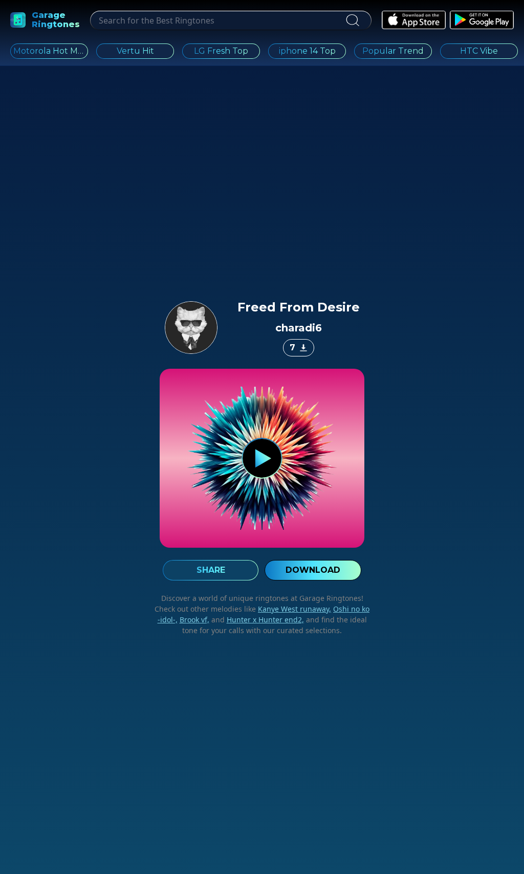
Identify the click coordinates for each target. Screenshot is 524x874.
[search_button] (352, 20)
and (256, 619)
